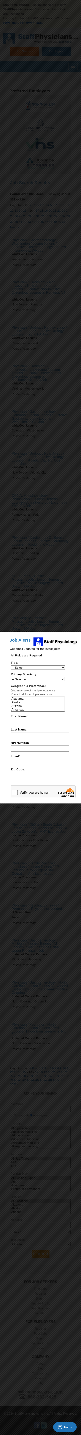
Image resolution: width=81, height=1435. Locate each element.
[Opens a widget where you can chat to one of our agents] (65, 1427)
